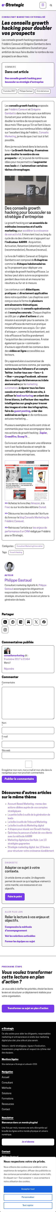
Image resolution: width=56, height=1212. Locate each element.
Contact (6, 1109)
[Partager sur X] (36, 622)
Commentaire (8, 684)
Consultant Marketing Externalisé (24, 17)
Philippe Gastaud (18, 580)
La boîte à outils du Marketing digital (26, 826)
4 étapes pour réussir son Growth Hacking (29, 829)
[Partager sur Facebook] (44, 622)
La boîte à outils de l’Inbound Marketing (27, 822)
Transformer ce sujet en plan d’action (28, 1008)
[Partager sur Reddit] (13, 622)
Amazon (35, 503)
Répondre (9, 669)
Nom (4, 724)
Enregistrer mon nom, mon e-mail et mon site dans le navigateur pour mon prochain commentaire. (27, 771)
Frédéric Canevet (18, 109)
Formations (7, 1099)
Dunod (42, 507)
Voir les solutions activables (20, 936)
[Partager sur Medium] (20, 622)
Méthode (6, 1088)
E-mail (5, 738)
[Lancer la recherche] (51, 5)
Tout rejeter (28, 1205)
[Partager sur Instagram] (5, 630)
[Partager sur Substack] (28, 622)
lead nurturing (24, 396)
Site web (6, 751)
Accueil (5, 1077)
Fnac (7, 507)
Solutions (6, 1093)
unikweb (28, 1064)
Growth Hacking (16, 552)
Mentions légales (10, 1059)
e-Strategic (18, 1064)
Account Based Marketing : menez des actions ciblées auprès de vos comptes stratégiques (27, 807)
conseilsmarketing (14, 656)
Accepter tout (28, 1189)
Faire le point (15, 897)
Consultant (7, 1083)
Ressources (8, 1104)
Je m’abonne (28, 1142)
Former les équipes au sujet (20, 941)
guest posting (22, 411)
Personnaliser (28, 1197)
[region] (28, 1184)
